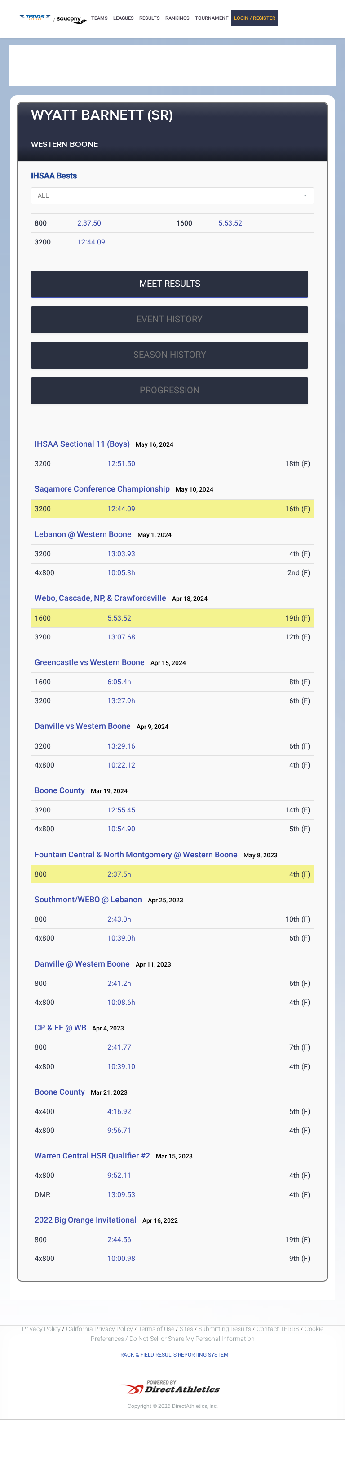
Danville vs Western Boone (83, 726)
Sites (186, 1328)
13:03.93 (121, 554)
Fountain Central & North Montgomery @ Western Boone (136, 854)
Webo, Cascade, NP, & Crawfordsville (100, 598)
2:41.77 (119, 1047)
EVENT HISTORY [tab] (170, 319)
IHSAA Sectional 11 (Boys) (82, 443)
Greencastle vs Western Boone (90, 662)
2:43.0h (119, 919)
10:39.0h (121, 938)
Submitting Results (225, 1328)
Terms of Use (156, 1328)
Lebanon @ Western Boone (83, 534)
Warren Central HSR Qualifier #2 (92, 1155)
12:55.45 (121, 810)
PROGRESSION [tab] (169, 390)
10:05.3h (121, 572)
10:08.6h (121, 1002)
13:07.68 (121, 637)
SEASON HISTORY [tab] (169, 354)
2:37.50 (89, 223)
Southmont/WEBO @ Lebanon (88, 899)
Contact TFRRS (279, 1328)
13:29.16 (121, 746)
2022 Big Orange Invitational (86, 1220)
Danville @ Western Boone (82, 963)
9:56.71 (119, 1130)
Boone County (60, 790)
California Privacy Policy (99, 1328)
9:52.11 (119, 1175)
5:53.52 (230, 223)
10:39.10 (121, 1066)
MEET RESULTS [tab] (169, 283)
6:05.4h (119, 682)
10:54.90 (121, 829)
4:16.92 (119, 1111)
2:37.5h (119, 874)
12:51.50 (121, 463)
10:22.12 (121, 765)
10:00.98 (121, 1258)
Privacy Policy (41, 1328)
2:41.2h (119, 983)
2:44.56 (119, 1239)
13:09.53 (121, 1194)
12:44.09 (91, 242)
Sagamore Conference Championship (102, 488)
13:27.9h (121, 701)
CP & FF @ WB (60, 1027)
